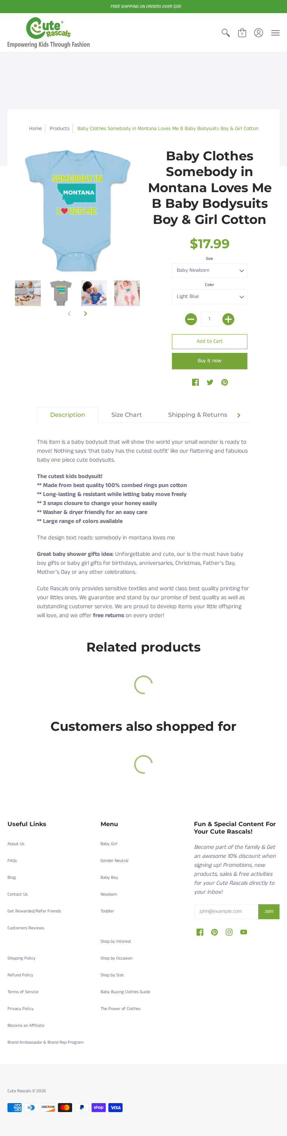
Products (60, 128)
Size (209, 259)
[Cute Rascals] (48, 32)
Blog (11, 877)
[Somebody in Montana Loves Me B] (28, 293)
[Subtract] (191, 319)
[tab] (67, 415)
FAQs (12, 861)
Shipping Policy (21, 958)
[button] (225, 32)
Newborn (109, 894)
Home (35, 128)
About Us (15, 844)
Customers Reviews (25, 928)
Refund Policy (20, 975)
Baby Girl (109, 844)
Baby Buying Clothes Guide (125, 992)
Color (209, 285)
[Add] (228, 319)
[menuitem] (225, 32)
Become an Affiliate (25, 1025)
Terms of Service (22, 992)
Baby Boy (109, 877)
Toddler (107, 911)
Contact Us (17, 894)
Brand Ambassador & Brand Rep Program (45, 1042)
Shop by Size (112, 975)
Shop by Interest (116, 941)
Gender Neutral (115, 861)
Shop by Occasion (116, 958)
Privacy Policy (20, 1009)
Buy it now (209, 360)
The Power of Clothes (121, 1009)
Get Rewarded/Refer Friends (34, 911)
